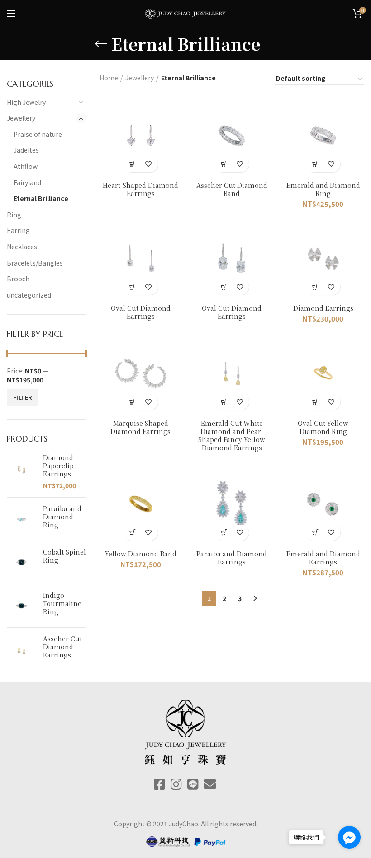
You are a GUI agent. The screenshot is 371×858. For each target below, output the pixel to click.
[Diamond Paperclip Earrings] (21, 471)
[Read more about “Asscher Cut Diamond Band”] (224, 164)
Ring (14, 214)
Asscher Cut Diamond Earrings (62, 646)
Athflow (26, 166)
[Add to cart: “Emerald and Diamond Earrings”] (315, 533)
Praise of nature (38, 134)
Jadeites (26, 149)
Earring (18, 230)
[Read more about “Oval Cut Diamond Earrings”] (133, 287)
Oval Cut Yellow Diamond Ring (323, 427)
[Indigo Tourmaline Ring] (21, 605)
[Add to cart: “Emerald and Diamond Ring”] (315, 164)
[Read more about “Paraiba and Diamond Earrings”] (224, 533)
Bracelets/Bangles (35, 262)
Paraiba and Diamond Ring (62, 516)
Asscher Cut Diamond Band (231, 189)
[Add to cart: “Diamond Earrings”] (315, 287)
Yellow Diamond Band (140, 554)
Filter (22, 397)
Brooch (18, 278)
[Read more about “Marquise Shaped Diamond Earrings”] (133, 402)
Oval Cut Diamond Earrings (141, 312)
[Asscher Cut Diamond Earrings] (21, 649)
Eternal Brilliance (41, 198)
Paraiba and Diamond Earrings (231, 558)
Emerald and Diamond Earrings (323, 558)
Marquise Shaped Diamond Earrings (140, 427)
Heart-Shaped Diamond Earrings (140, 189)
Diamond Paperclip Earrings (58, 465)
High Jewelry (26, 102)
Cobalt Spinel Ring (64, 556)
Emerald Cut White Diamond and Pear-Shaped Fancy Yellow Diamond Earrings (231, 435)
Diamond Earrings (323, 308)
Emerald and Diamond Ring (323, 189)
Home (109, 78)
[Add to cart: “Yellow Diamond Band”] (133, 533)
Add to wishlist (149, 164)
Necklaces (22, 246)
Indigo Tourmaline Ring (62, 603)
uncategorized (29, 294)
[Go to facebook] (349, 837)
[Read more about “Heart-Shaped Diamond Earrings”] (133, 164)
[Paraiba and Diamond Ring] (21, 519)
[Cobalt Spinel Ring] (21, 562)
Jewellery (21, 117)
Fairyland (27, 182)
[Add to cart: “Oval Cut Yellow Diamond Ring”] (315, 402)
